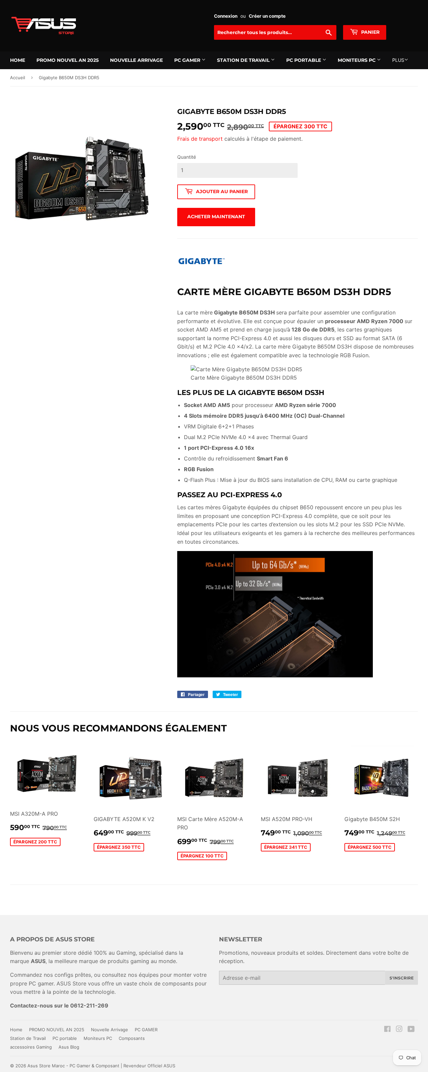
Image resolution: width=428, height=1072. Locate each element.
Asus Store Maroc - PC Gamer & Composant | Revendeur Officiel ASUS (101, 1065)
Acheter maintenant (216, 217)
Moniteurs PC (357, 60)
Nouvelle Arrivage (136, 60)
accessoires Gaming (31, 1047)
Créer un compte (267, 16)
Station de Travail (244, 60)
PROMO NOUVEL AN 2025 (67, 60)
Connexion (225, 16)
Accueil (17, 77)
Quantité (186, 157)
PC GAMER (188, 60)
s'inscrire (402, 977)
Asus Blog (69, 1047)
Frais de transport (200, 138)
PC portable (304, 60)
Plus (398, 60)
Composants (132, 1038)
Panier (370, 32)
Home (17, 60)
